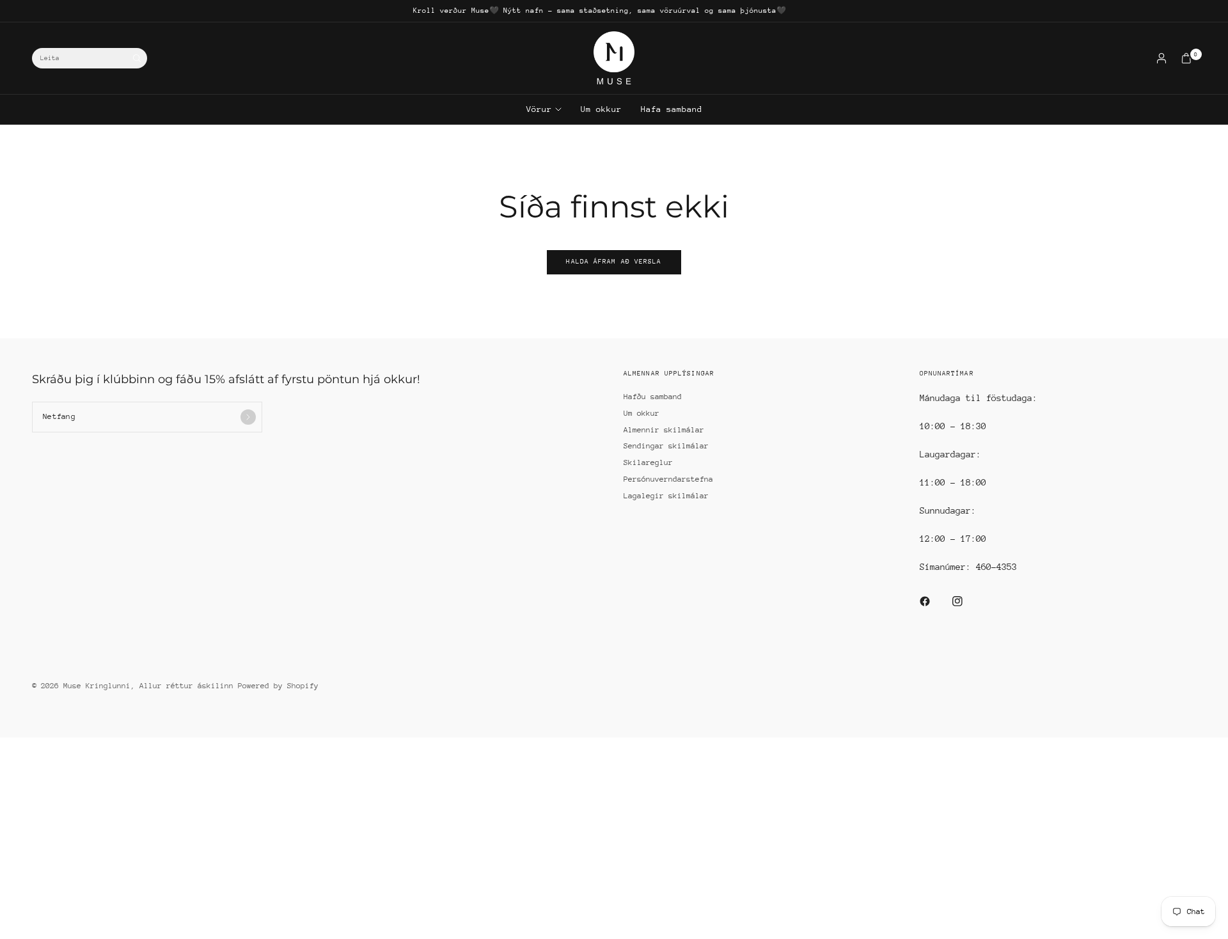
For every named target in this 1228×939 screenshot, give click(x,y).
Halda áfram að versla (613, 261)
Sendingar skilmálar (666, 445)
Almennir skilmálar (664, 429)
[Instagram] (966, 601)
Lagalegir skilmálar (666, 495)
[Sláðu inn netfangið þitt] (248, 417)
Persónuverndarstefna (668, 479)
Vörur (539, 109)
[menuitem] (599, 10)
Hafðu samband (653, 396)
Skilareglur (648, 462)
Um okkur (601, 109)
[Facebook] (934, 601)
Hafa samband (671, 109)
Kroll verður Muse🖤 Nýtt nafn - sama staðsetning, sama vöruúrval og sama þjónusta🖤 (599, 10)
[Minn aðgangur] (1161, 58)
